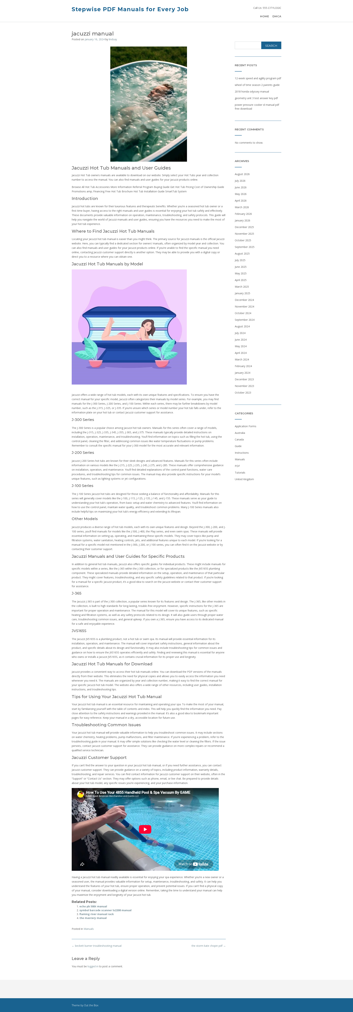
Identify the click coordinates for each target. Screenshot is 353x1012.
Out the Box (91, 1005)
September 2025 (244, 247)
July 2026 (240, 180)
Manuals (89, 929)
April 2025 (241, 280)
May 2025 (241, 273)
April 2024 (241, 353)
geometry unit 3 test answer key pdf (256, 98)
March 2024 (242, 359)
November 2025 (244, 233)
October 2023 (243, 392)
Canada (239, 439)
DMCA (276, 16)
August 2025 (242, 253)
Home (264, 16)
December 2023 (244, 379)
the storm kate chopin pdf (209, 945)
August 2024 (242, 326)
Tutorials (240, 472)
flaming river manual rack (96, 914)
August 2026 (242, 174)
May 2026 (241, 194)
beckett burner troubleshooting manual (97, 945)
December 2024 (244, 300)
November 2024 (244, 306)
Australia (240, 433)
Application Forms (245, 426)
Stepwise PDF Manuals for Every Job (130, 9)
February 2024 (243, 366)
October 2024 (243, 313)
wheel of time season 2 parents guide (257, 85)
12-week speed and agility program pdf (258, 78)
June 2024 (241, 339)
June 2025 (241, 266)
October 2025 (243, 240)
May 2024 (241, 346)
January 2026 (242, 220)
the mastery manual (93, 918)
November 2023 (244, 386)
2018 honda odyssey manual (252, 91)
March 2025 (242, 286)
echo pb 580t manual (93, 906)
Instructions (242, 452)
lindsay (113, 39)
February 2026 (243, 214)
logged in (93, 966)
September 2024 (244, 319)
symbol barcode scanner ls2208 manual (105, 910)
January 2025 (242, 293)
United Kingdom (244, 479)
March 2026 (242, 207)
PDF (237, 466)
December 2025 (244, 227)
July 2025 (240, 260)
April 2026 (241, 200)
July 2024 (240, 333)
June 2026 (241, 187)
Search (271, 45)
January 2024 (242, 372)
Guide (238, 446)
